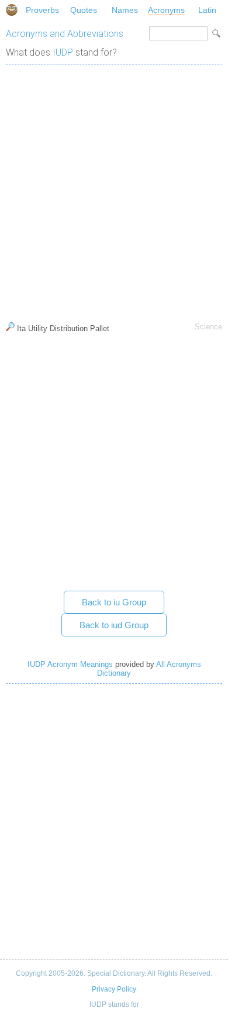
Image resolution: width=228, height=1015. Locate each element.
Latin (207, 10)
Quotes (83, 10)
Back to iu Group (114, 602)
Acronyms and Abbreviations (64, 33)
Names (125, 10)
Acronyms (166, 10)
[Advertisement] (114, 190)
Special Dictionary (12, 10)
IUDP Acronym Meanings (70, 664)
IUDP (63, 52)
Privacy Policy (114, 989)
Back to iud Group (114, 625)
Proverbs (42, 10)
